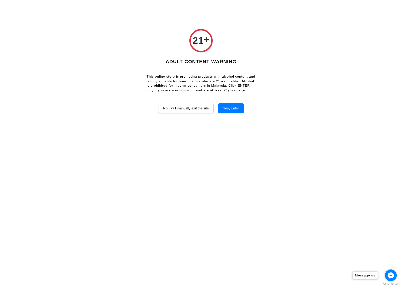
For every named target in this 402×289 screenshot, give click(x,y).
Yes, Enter (231, 108)
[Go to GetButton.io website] (390, 284)
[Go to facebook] (391, 275)
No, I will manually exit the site (186, 108)
